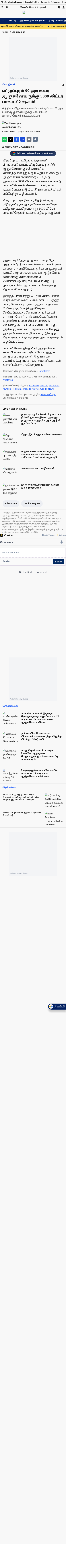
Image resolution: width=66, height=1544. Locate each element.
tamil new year (32, 503)
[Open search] (7, 7)
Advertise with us (19, 78)
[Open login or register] (63, 7)
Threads (27, 389)
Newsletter (44, 371)
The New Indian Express (11, 2)
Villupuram (11, 503)
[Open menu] (2, 7)
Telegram (16, 389)
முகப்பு (12, 21)
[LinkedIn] (22, 139)
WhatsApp (8, 380)
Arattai (35, 389)
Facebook (34, 386)
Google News (47, 389)
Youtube (7, 389)
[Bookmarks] (58, 7)
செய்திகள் (9, 84)
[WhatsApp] (4, 139)
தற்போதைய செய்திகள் (32, 21)
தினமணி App (48, 394)
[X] (10, 139)
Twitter (43, 386)
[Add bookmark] (62, 84)
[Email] (29, 139)
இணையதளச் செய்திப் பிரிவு (18, 147)
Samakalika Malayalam (50, 2)
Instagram (54, 386)
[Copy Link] (35, 139)
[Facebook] (16, 139)
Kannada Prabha (32, 2)
